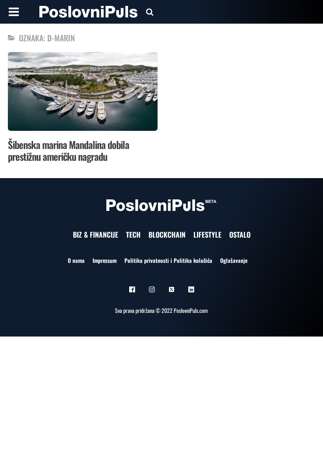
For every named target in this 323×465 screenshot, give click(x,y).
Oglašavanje (233, 260)
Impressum (105, 260)
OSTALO (240, 234)
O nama (76, 260)
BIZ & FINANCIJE (95, 234)
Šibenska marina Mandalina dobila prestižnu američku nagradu (68, 150)
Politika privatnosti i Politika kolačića (168, 260)
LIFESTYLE (207, 234)
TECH (133, 234)
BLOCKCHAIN (167, 234)
